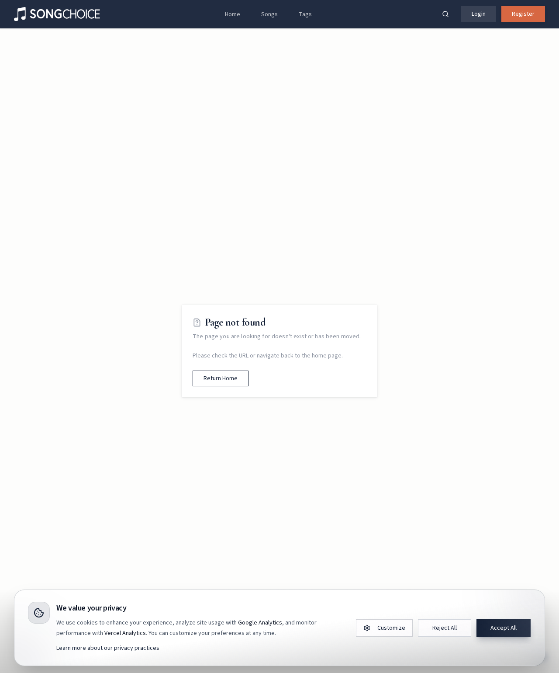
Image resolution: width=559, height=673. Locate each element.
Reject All (444, 628)
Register (523, 14)
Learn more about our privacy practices (107, 648)
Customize (391, 628)
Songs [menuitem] (269, 14)
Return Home (221, 378)
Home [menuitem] (232, 14)
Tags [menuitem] (305, 14)
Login (479, 14)
